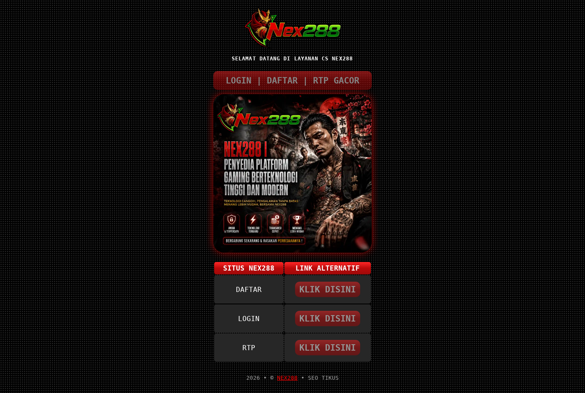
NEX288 (287, 378)
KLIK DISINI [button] (327, 289)
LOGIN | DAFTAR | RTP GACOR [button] (292, 80)
